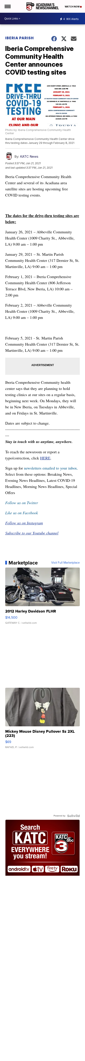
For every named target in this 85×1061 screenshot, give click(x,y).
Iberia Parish (19, 38)
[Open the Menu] (7, 6)
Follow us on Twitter (21, 502)
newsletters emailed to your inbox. (51, 468)
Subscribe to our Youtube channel (31, 533)
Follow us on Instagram (24, 522)
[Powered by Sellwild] (73, 815)
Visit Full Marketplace (65, 562)
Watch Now (72, 6)
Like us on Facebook (21, 512)
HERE (45, 458)
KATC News (29, 156)
